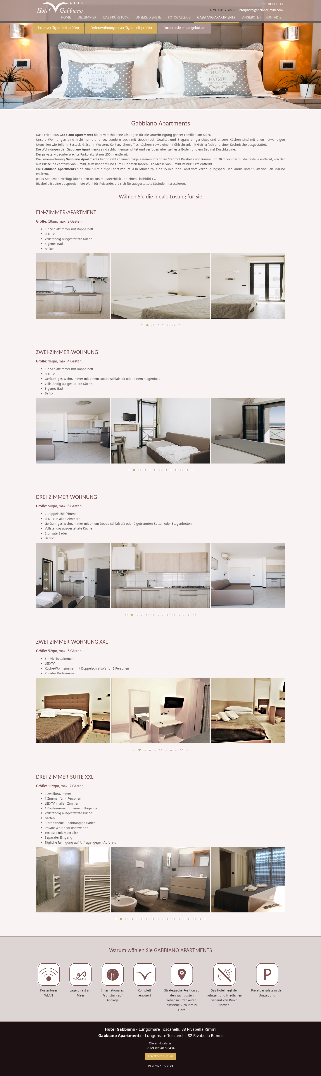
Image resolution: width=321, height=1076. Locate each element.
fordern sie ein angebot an (184, 28)
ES (281, 4)
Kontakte (273, 17)
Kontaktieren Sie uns (160, 1056)
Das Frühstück (116, 17)
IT (263, 4)
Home (66, 17)
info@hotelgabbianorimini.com (260, 10)
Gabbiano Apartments (216, 17)
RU (277, 4)
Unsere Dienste (148, 17)
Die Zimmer (87, 17)
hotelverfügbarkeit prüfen (58, 28)
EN (266, 4)
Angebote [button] (250, 17)
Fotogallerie (179, 17)
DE (269, 4)
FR (273, 4)
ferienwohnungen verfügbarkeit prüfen (121, 28)
